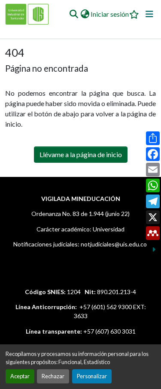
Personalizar (92, 376)
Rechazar (53, 376)
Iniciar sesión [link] (110, 14)
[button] (73, 14)
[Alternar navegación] (149, 14)
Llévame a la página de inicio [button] (80, 154)
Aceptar (20, 376)
